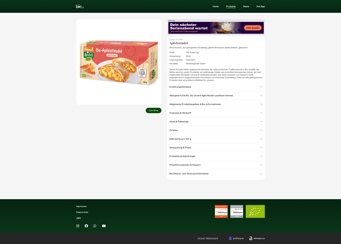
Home (216, 6)
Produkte (231, 6)
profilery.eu (238, 238)
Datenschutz (82, 212)
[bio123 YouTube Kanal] (104, 225)
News (246, 6)
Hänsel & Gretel (176, 39)
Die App (261, 6)
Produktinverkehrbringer (182, 156)
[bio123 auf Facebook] (86, 225)
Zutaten (173, 130)
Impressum (81, 206)
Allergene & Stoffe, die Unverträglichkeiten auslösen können (201, 95)
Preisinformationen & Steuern (185, 165)
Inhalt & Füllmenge (178, 121)
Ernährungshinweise (180, 87)
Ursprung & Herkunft (180, 113)
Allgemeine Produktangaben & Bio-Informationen (195, 104)
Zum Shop (153, 110)
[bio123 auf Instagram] (77, 225)
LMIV (78, 218)
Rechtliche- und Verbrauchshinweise (188, 173)
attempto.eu (259, 238)
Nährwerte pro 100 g (180, 139)
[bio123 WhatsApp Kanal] (94, 225)
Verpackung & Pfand (180, 147)
